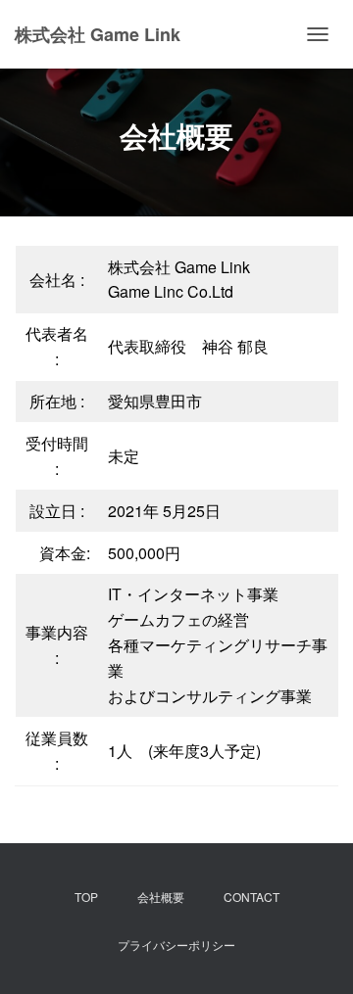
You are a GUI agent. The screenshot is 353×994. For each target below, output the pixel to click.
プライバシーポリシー (176, 944)
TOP (86, 896)
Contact (251, 896)
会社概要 (166, 896)
